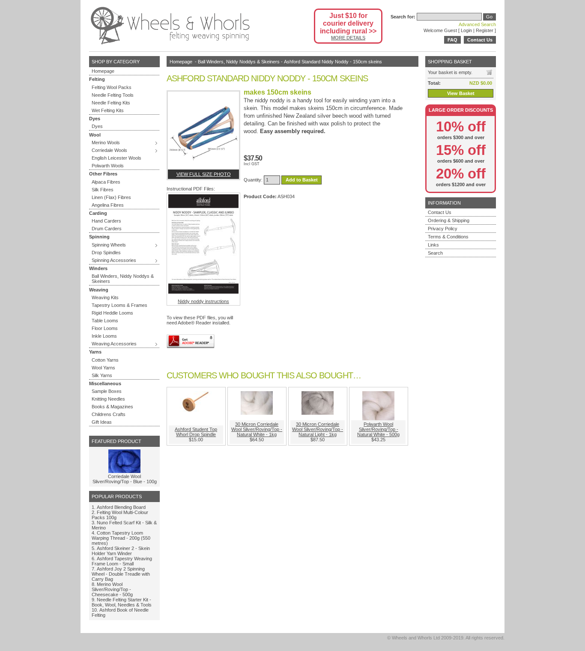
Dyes (97, 126)
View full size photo (203, 174)
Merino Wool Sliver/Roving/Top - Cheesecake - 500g (112, 589)
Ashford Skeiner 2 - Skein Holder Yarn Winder (121, 551)
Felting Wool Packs (111, 87)
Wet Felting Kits (108, 110)
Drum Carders (107, 228)
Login (466, 30)
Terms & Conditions (448, 236)
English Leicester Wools (116, 158)
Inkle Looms (104, 336)
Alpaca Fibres (106, 181)
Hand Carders (106, 220)
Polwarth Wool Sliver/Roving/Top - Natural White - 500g (378, 429)
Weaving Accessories (114, 343)
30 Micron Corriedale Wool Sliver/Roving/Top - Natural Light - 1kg (317, 429)
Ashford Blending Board (121, 507)
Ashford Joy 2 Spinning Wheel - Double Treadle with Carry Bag (121, 574)
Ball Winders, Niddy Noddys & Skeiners (123, 278)
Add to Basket (302, 179)
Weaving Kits (105, 297)
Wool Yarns (103, 367)
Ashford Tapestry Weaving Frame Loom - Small (122, 561)
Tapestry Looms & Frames (119, 305)
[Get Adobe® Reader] (191, 341)
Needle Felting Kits (111, 102)
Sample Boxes (107, 391)
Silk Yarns (102, 375)
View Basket (461, 93)
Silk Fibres (102, 189)
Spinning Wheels (109, 244)
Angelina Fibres (108, 205)
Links (433, 244)
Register (484, 30)
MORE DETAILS (348, 37)
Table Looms (105, 320)
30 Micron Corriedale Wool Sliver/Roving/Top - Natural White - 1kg (256, 429)
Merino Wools (106, 142)
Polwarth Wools (108, 165)
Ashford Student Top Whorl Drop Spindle (196, 432)
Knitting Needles (108, 398)
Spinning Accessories (114, 260)
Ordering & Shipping (448, 220)
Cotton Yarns (105, 360)
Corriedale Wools (109, 150)
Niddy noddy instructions (203, 301)
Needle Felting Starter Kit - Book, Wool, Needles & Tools (122, 602)
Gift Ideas (102, 422)
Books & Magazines (112, 406)
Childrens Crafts (108, 414)
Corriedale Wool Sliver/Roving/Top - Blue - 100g (125, 479)
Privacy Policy (442, 228)
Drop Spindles (106, 252)
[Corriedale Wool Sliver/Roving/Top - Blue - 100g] (124, 471)
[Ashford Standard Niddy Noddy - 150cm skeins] (203, 130)
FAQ (452, 39)
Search (435, 253)
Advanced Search (477, 24)
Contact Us (479, 39)
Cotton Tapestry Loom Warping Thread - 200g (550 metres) (121, 538)
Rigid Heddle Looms (112, 312)
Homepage (103, 71)
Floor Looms (105, 328)
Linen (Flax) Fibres (111, 197)
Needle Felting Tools (113, 95)
